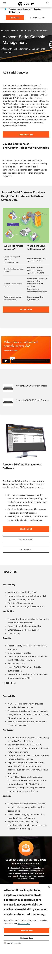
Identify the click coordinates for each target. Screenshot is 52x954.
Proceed (14, 17)
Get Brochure (26, 539)
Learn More (26, 309)
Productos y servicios (9, 30)
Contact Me (26, 134)
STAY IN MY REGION (37, 17)
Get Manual (26, 549)
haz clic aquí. (24, 923)
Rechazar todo (26, 938)
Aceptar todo (27, 930)
